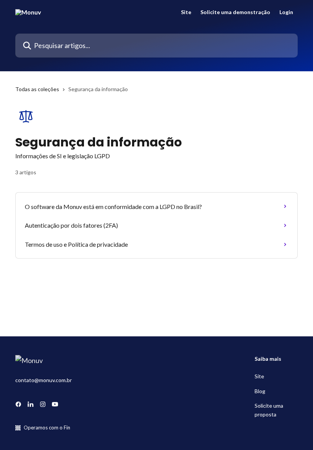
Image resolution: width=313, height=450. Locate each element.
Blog (260, 391)
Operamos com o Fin (47, 427)
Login (286, 12)
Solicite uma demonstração (235, 12)
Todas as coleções (37, 89)
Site (186, 12)
